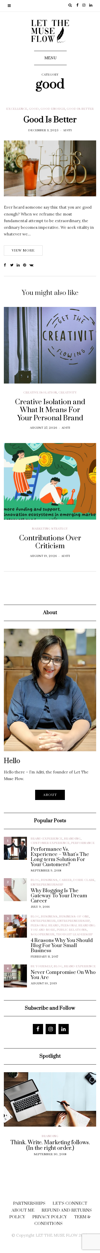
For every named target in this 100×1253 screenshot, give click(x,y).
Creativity (67, 392)
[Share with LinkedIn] (20, 265)
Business (49, 880)
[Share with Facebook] (7, 265)
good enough (53, 109)
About (50, 795)
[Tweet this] (13, 265)
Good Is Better (50, 120)
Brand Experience (47, 839)
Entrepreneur (43, 921)
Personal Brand (45, 925)
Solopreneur (43, 934)
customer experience (50, 843)
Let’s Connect (70, 1203)
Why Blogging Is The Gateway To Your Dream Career (59, 896)
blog (35, 880)
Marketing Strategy (50, 528)
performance (83, 843)
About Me (23, 1210)
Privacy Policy (49, 1217)
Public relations (72, 930)
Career (65, 880)
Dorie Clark (84, 880)
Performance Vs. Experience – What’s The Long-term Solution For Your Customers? (60, 857)
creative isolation (40, 392)
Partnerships (29, 1203)
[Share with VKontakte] (32, 265)
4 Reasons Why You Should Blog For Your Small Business (62, 945)
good (34, 109)
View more (23, 250)
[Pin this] (26, 265)
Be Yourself (41, 966)
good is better (80, 109)
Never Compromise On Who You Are (63, 975)
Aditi (67, 130)
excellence (16, 109)
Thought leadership (74, 934)
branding (72, 839)
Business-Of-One (74, 916)
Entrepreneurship (47, 885)
